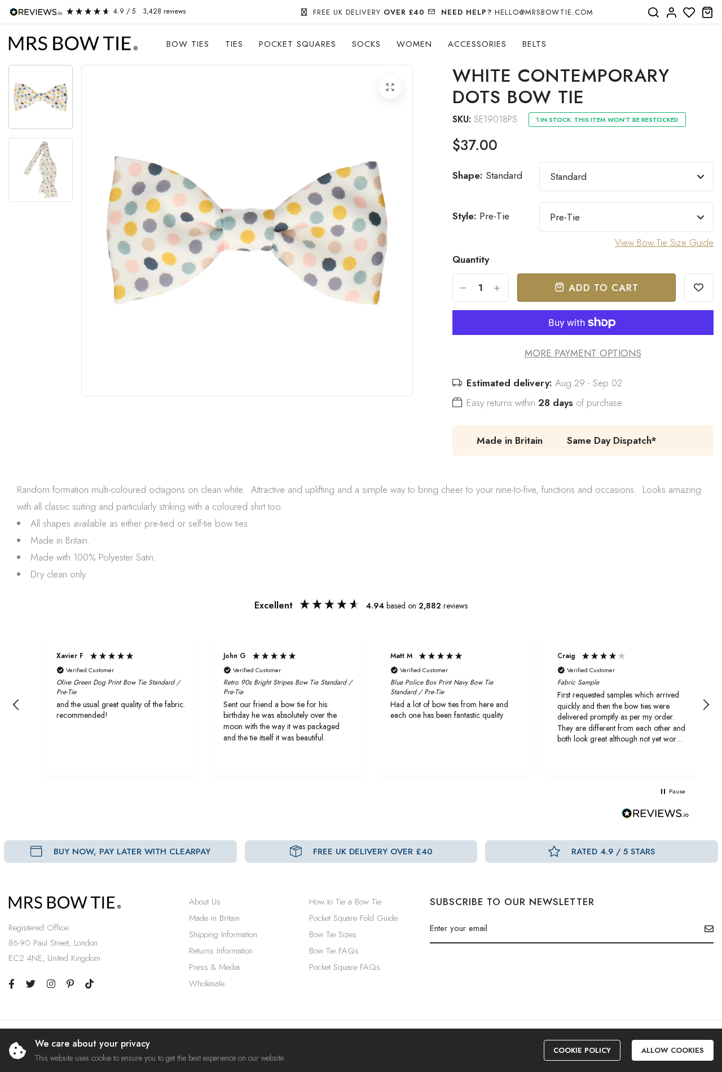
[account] (671, 13)
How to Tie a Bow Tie (345, 901)
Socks (366, 44)
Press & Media (214, 967)
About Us (205, 901)
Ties (234, 44)
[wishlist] (689, 13)
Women (414, 44)
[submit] (705, 928)
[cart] (707, 13)
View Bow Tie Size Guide (664, 242)
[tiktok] (89, 984)
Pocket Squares (297, 44)
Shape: (487, 175)
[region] (361, 705)
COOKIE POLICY (582, 1050)
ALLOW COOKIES (672, 1050)
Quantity (470, 259)
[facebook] (11, 984)
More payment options (583, 353)
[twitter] (31, 984)
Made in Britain (214, 918)
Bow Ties (187, 44)
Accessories (477, 44)
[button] (16, 704)
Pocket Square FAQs (344, 967)
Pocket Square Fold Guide (353, 918)
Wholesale (206, 983)
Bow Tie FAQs (334, 951)
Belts (534, 44)
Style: (480, 216)
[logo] (73, 43)
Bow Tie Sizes (332, 934)
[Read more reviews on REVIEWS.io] (655, 816)
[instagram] (51, 984)
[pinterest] (70, 984)
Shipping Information (223, 934)
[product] (390, 87)
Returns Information (221, 951)
